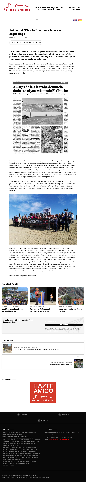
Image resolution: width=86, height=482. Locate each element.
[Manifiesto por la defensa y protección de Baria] (15, 296)
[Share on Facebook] (17, 42)
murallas (15, 459)
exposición (6, 444)
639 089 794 (75, 8)
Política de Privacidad (51, 331)
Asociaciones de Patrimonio (11, 436)
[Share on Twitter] (20, 42)
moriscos (27, 444)
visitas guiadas (7, 453)
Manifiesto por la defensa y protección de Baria (13, 310)
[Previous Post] (7, 348)
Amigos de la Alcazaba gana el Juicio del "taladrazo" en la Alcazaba (36, 349)
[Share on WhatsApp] (23, 42)
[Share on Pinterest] (27, 42)
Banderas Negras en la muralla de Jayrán (16, 461)
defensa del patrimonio (25, 438)
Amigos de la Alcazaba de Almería (13, 448)
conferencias (7, 442)
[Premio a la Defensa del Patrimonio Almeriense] (43, 296)
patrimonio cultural (22, 463)
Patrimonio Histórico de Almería (13, 440)
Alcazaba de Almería (31, 455)
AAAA (4, 455)
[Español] (80, 20)
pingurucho (36, 453)
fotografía (27, 450)
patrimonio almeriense (32, 440)
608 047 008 (75, 9)
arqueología (7, 434)
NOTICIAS (12, 38)
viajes (24, 442)
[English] (74, 20)
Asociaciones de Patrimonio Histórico (15, 451)
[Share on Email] (33, 42)
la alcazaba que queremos (22, 453)
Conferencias (32, 451)
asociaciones (16, 446)
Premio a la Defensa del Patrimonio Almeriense (40, 310)
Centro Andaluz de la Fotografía (13, 457)
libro (21, 459)
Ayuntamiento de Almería (15, 455)
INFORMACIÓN (6, 307)
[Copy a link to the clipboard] (39, 42)
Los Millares (7, 459)
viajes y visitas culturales (11, 432)
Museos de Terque (8, 463)
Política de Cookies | (16, 475)
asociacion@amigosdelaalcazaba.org (62, 439)
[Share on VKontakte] (36, 42)
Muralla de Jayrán (33, 442)
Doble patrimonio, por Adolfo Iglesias (70, 310)
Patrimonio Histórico (9, 438)
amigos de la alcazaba (29, 432)
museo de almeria (8, 450)
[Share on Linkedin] (30, 42)
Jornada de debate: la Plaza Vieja (61, 365)
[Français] (77, 20)
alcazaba (25, 436)
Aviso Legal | (6, 475)
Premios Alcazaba (8, 465)
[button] (37, 20)
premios (28, 457)
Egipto (34, 444)
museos (33, 461)
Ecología (35, 457)
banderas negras (31, 448)
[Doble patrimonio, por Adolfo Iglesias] (71, 296)
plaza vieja (16, 442)
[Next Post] (78, 363)
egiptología (6, 446)
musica (34, 450)
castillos (18, 450)
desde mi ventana (17, 434)
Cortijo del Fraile (17, 444)
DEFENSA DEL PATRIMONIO (21, 347)
